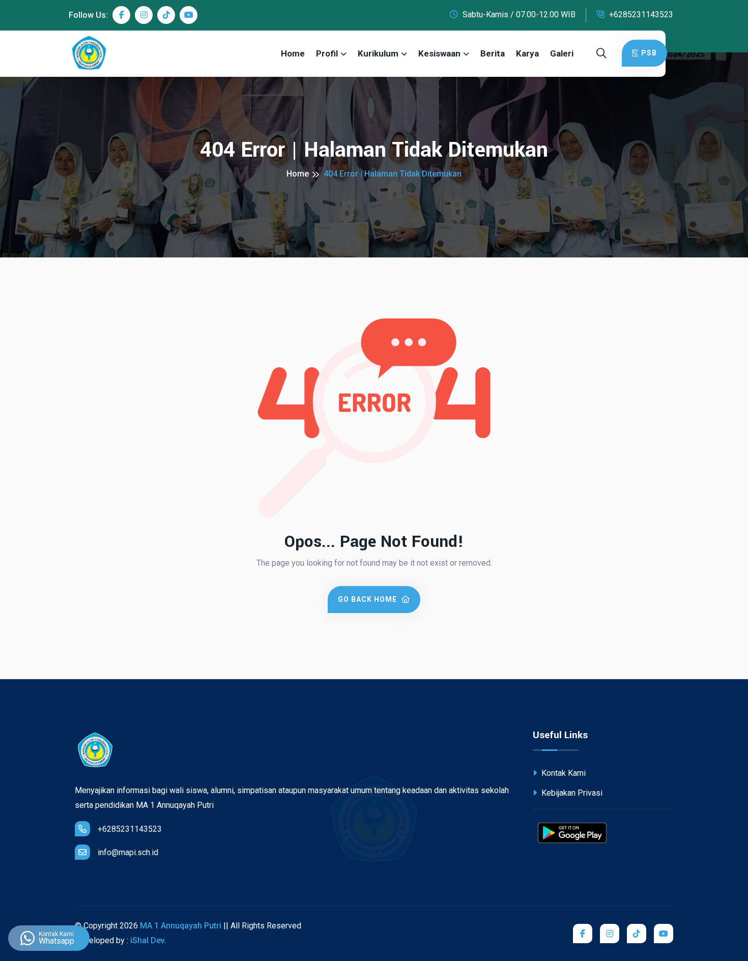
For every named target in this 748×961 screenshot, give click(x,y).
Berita (492, 53)
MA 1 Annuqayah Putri (180, 925)
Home (293, 53)
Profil (327, 53)
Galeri (561, 53)
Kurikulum (378, 53)
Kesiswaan (439, 53)
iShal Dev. (148, 940)
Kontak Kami (562, 773)
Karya (527, 53)
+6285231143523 (640, 14)
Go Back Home (368, 599)
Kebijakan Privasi (570, 793)
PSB (649, 53)
